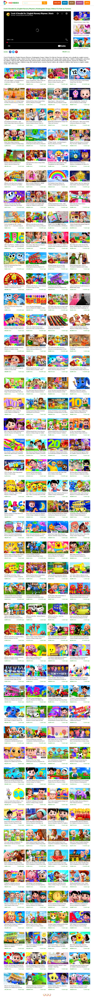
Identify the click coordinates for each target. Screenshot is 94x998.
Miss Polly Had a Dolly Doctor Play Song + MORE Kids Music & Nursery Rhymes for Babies (79, 246)
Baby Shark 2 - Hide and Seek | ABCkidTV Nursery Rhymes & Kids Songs (57, 102)
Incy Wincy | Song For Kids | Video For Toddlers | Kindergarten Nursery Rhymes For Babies (14, 287)
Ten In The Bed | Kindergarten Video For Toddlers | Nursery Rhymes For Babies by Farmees (79, 453)
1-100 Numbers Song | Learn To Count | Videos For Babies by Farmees (12, 412)
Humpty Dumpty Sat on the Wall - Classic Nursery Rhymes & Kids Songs (56, 267)
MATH (65, 3)
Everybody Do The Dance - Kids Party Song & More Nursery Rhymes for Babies (14, 123)
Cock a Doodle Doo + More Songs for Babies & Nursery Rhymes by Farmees (35, 82)
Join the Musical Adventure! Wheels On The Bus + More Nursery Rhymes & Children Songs (57, 576)
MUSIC (72, 3)
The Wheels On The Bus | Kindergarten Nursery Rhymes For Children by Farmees (57, 287)
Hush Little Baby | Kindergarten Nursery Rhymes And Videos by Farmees (34, 823)
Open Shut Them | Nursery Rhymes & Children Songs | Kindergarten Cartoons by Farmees (58, 494)
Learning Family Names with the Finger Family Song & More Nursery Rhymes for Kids (13, 392)
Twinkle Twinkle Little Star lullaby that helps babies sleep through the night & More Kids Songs (79, 185)
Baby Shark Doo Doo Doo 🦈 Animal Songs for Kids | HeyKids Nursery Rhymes (35, 535)
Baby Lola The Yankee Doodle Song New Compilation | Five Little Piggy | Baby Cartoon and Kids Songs (79, 864)
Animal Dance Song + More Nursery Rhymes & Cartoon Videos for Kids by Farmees (79, 494)
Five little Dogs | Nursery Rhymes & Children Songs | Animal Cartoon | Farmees (35, 392)
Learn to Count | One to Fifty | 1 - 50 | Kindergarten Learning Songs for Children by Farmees (13, 802)
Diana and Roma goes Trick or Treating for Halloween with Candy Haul (79, 267)
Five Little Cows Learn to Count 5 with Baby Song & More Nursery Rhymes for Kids (58, 308)
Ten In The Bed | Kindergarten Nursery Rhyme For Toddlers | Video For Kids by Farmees (35, 308)
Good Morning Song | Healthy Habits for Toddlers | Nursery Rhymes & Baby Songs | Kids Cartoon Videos (79, 967)
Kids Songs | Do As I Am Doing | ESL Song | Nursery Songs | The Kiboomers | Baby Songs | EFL (57, 741)
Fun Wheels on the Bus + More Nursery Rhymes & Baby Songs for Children (13, 576)
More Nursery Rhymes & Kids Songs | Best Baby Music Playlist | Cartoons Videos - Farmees (36, 453)
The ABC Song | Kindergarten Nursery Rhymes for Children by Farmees (34, 700)
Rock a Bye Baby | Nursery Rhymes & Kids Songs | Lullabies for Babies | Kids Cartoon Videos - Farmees (35, 515)
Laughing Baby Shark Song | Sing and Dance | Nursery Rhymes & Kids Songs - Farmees (58, 369)
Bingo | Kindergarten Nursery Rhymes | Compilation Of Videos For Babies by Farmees (79, 164)
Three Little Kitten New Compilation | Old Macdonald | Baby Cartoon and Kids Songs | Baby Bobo (57, 638)
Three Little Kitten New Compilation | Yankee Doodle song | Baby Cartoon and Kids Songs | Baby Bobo (79, 638)
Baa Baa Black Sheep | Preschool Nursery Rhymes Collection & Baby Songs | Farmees (79, 474)
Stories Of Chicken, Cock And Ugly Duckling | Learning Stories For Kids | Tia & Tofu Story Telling (57, 412)
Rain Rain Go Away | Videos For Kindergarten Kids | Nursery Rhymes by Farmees (36, 144)
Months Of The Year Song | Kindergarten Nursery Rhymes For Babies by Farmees (35, 761)
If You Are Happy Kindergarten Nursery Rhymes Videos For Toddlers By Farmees (58, 823)
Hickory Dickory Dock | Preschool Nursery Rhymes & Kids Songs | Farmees (57, 905)
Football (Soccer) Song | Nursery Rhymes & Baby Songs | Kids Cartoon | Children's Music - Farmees (79, 761)
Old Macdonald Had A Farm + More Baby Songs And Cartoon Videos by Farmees (79, 885)
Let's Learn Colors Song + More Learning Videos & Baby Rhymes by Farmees (79, 369)
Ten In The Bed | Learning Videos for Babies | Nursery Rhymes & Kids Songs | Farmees (57, 392)
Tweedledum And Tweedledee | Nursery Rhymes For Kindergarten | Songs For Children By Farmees (35, 885)
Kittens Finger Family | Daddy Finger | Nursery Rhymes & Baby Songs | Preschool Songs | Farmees (14, 556)
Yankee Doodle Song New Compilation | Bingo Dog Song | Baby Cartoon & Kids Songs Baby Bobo (57, 700)
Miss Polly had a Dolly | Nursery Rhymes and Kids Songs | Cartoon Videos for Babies (79, 946)
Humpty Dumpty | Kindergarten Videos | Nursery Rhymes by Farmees (12, 164)
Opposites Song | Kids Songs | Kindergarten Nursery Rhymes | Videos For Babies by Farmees (78, 392)
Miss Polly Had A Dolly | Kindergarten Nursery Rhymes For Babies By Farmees (14, 433)
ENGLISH (57, 3)
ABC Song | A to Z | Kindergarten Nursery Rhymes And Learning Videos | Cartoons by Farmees (78, 926)
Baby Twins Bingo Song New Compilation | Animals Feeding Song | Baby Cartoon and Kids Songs (14, 144)
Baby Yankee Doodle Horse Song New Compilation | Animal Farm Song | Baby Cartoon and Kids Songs (14, 864)
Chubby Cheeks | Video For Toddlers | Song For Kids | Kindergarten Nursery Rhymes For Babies (58, 246)
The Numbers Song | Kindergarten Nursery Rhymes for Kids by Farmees (79, 659)
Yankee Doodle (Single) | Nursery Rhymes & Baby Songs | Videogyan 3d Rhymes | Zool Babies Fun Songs (79, 328)
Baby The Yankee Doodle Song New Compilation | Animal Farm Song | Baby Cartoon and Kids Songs (79, 844)
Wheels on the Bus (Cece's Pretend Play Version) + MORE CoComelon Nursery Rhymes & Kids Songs (79, 144)
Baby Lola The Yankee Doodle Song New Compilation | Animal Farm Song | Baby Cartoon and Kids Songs (36, 864)
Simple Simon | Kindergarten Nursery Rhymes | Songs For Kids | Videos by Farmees (14, 328)
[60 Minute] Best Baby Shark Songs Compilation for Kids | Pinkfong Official (57, 164)
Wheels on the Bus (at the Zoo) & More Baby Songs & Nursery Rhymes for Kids (36, 226)
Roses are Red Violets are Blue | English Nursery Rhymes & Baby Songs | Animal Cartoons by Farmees (58, 782)
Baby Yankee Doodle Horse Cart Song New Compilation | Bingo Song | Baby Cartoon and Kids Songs (57, 844)
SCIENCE (79, 3)
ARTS (87, 3)
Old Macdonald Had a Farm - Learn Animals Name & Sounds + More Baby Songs (35, 369)
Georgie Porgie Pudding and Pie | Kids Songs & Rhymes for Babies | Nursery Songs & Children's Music (58, 926)
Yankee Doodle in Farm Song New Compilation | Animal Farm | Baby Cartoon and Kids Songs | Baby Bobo (14, 597)
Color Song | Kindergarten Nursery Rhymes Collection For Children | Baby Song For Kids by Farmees (79, 679)
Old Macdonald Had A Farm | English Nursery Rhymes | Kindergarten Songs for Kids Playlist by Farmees (79, 782)
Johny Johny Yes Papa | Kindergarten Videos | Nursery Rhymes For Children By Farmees (36, 349)
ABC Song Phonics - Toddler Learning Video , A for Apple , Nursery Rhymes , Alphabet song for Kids (14, 246)
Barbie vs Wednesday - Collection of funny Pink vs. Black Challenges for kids (79, 308)
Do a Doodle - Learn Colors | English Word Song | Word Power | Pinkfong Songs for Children (13, 453)
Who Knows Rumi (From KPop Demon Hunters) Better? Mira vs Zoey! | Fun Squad (34, 123)
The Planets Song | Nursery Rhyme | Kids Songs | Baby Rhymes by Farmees (57, 659)
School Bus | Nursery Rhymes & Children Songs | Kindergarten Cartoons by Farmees (78, 515)
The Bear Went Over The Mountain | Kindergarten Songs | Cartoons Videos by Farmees (35, 987)
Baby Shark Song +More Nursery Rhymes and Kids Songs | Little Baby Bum (57, 535)
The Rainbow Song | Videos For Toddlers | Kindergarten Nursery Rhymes (56, 185)
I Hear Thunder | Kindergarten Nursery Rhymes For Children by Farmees (35, 905)
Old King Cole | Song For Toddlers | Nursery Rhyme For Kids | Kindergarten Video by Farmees (13, 926)
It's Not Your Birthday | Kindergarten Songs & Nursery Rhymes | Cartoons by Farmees (14, 967)
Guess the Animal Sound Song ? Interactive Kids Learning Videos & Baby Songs (35, 328)
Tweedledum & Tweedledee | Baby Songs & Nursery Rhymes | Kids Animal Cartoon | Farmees (79, 987)
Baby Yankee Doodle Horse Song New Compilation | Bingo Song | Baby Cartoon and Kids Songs (35, 844)
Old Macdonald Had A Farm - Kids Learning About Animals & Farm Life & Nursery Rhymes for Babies (57, 205)
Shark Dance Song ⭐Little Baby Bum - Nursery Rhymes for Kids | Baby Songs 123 (56, 946)
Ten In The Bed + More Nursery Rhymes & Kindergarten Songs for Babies (57, 679)
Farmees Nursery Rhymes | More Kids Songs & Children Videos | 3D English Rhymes (13, 720)
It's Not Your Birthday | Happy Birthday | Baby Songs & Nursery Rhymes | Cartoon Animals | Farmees (80, 433)
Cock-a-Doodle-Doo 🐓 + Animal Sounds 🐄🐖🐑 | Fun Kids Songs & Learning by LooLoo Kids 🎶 (13, 226)
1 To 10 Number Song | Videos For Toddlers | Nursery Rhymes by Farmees (78, 412)
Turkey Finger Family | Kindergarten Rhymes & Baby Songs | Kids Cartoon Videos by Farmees (35, 638)
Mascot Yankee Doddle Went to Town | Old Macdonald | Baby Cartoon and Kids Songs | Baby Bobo (80, 597)
